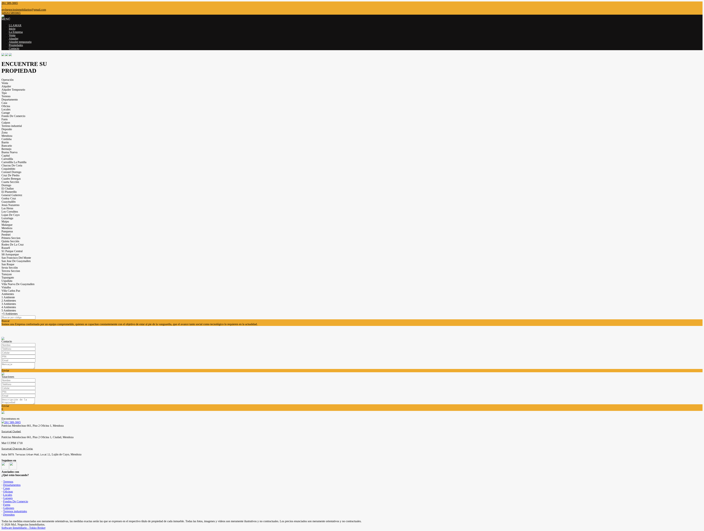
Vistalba (6, 287)
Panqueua (7, 231)
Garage (5, 112)
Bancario (6, 145)
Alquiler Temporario (13, 89)
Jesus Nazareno (10, 205)
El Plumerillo (9, 191)
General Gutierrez (11, 195)
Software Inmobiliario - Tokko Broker (23, 527)
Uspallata (6, 280)
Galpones (8, 508)
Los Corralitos (9, 211)
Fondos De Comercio (15, 501)
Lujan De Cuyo (10, 214)
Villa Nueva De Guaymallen (17, 284)
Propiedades (16, 45)
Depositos (9, 514)
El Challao (7, 188)
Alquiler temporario (20, 41)
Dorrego (6, 185)
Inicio (12, 28)
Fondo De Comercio (13, 116)
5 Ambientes (8, 310)
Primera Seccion (10, 237)
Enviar (5, 370)
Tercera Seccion (10, 270)
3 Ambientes (8, 303)
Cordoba (6, 139)
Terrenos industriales (15, 511)
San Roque (7, 264)
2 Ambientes (8, 300)
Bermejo (6, 149)
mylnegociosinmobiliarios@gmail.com (23, 9)
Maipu (5, 221)
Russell (5, 247)
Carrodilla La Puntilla (13, 162)
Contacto (14, 48)
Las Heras (7, 208)
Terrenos (8, 481)
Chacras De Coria (11, 165)
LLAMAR (15, 25)
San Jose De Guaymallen (16, 261)
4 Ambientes (8, 307)
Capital (5, 155)
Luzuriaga (7, 218)
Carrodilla (7, 158)
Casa (4, 102)
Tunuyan (6, 274)
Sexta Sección (9, 267)
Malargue (6, 224)
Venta (12, 35)
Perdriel (5, 234)
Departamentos (12, 485)
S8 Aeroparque (10, 254)
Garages (8, 498)
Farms (6, 504)
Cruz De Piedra (10, 175)
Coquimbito (8, 168)
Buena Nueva (9, 152)
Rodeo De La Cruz (12, 244)
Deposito (6, 129)
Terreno (5, 96)
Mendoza (6, 135)
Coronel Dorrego (11, 172)
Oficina (5, 106)
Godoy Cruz (8, 198)
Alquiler (13, 38)
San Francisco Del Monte (16, 257)
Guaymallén (8, 201)
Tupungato (7, 277)
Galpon (5, 122)
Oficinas (8, 491)
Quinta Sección (10, 241)
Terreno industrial (11, 125)
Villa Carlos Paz (10, 290)
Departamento (9, 99)
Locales (5, 109)
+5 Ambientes (9, 313)
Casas (6, 488)
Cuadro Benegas (11, 178)
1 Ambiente (8, 297)
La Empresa (16, 32)
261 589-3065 (12, 422)
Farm (4, 119)
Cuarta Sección (10, 181)
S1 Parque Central (12, 251)
